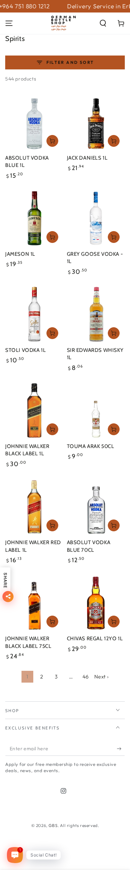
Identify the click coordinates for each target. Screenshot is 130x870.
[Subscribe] (121, 749)
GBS (53, 825)
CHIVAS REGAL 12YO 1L (95, 638)
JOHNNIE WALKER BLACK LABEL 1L (27, 450)
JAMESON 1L (20, 254)
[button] (103, 23)
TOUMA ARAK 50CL (90, 446)
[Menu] (9, 23)
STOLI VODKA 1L (25, 350)
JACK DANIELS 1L (87, 158)
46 (86, 676)
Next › (101, 676)
